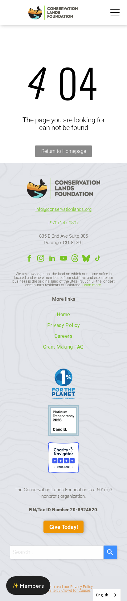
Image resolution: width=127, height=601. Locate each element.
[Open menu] (115, 12)
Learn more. (92, 285)
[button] (28, 585)
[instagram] (41, 259)
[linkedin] (52, 259)
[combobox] (56, 552)
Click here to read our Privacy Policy (64, 587)
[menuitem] (63, 314)
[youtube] (63, 259)
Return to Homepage (63, 151)
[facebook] (29, 259)
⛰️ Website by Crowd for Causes (64, 590)
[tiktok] (98, 259)
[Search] (110, 552)
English (102, 595)
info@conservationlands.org (63, 209)
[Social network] (75, 259)
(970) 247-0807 (63, 223)
